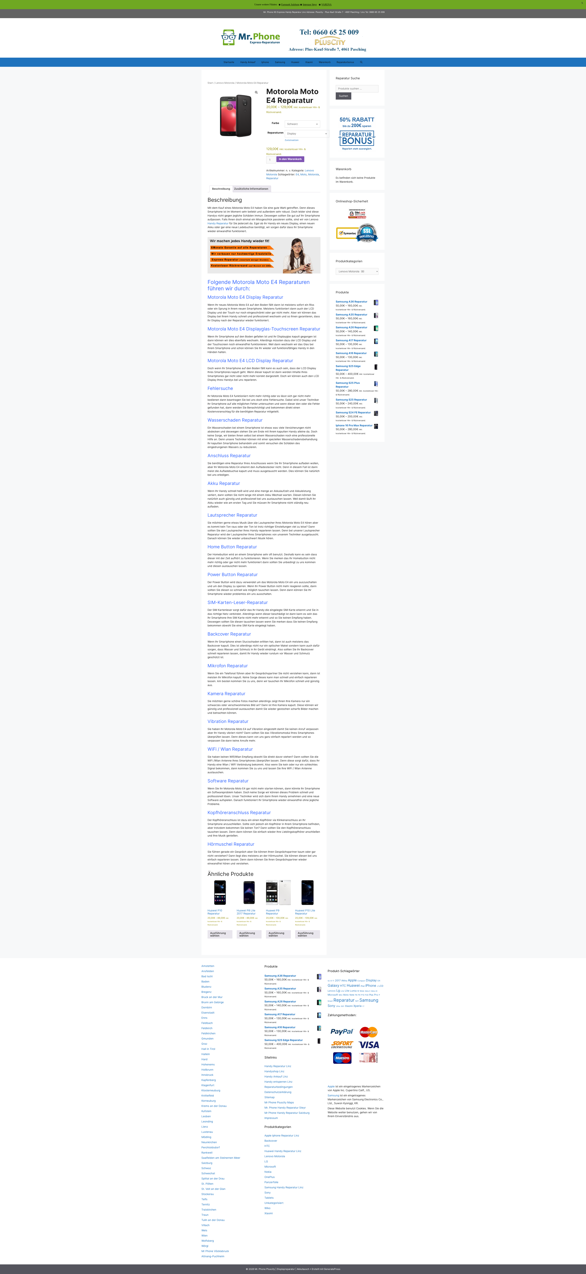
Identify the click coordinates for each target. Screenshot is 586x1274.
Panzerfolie (271, 1182)
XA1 (342, 1006)
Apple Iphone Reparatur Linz (281, 1135)
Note (351, 995)
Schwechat (208, 1173)
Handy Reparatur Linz (277, 1066)
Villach (205, 1225)
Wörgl (204, 1245)
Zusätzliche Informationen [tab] (251, 188)
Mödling (206, 1137)
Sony (267, 1192)
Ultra (338, 1006)
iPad (363, 986)
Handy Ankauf (247, 62)
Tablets (269, 1197)
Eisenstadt (207, 1012)
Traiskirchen (208, 1209)
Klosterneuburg (210, 1090)
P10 (362, 995)
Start (210, 82)
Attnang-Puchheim (212, 1256)
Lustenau (207, 1131)
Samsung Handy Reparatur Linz (283, 1187)
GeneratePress (332, 1269)
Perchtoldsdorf (210, 1147)
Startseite (229, 62)
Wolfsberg (207, 1240)
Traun (204, 1214)
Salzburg (206, 1163)
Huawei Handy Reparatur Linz (282, 1151)
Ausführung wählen (218, 934)
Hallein (205, 1054)
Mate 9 (367, 991)
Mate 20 (374, 991)
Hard (204, 1059)
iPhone (370, 985)
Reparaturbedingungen (278, 1086)
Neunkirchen (209, 1142)
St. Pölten (207, 1183)
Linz (342, 991)
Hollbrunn (207, 1069)
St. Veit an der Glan (213, 1188)
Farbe (275, 123)
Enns (204, 1017)
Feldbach (207, 1023)
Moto (303, 174)
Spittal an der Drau (212, 1178)
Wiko (267, 1208)
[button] (256, 92)
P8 (356, 995)
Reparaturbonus (345, 62)
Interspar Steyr (310, 4)
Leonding (207, 1121)
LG (266, 1161)
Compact (361, 981)
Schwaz (206, 1168)
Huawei (295, 62)
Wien (204, 1235)
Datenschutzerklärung (277, 1092)
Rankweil (206, 1152)
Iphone (265, 62)
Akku (344, 980)
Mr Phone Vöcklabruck (215, 1251)
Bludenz (206, 986)
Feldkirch (206, 1028)
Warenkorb (325, 62)
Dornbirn (206, 1007)
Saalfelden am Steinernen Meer (220, 1157)
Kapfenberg (208, 1080)
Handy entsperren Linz (278, 1081)
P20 (366, 995)
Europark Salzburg (290, 4)
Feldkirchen (208, 1033)
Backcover (270, 1140)
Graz (204, 1043)
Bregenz (206, 991)
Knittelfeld (207, 1095)
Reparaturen (276, 132)
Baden (205, 981)
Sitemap (269, 1097)
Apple (352, 980)
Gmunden (207, 1038)
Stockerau (207, 1194)
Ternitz (205, 1204)
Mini (340, 995)
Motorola (313, 174)
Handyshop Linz (274, 1071)
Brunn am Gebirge (212, 1002)
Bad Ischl (207, 976)
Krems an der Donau (214, 1105)
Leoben (206, 1116)
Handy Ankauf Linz (276, 1076)
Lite (347, 990)
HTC (267, 1145)
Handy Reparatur (218, 223)
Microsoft (270, 1166)
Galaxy (333, 985)
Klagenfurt (207, 1085)
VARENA (326, 4)
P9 (359, 995)
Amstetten (207, 966)
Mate (362, 991)
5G (329, 981)
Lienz (204, 1126)
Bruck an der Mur (211, 997)
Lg (338, 990)
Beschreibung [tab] (221, 188)
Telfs (204, 1199)
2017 (338, 980)
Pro (376, 994)
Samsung (280, 62)
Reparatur (272, 178)
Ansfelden (207, 971)
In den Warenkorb (290, 159)
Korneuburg (208, 1100)
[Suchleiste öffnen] (361, 62)
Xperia (357, 1005)
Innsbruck (207, 1074)
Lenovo (332, 990)
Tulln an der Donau (213, 1220)
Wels (204, 1230)
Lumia (353, 990)
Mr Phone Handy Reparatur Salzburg (286, 1112)
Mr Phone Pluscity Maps (279, 1102)
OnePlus (269, 1177)
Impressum (271, 1118)
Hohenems (208, 1064)
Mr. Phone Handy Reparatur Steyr (285, 1107)
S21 (357, 1001)
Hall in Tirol (208, 1048)
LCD (381, 985)
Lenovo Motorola (224, 82)
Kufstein (206, 1111)
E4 (297, 174)
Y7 (363, 1006)
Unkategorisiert (273, 1202)
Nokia (267, 1171)
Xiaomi (309, 62)
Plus (371, 994)
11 (333, 981)
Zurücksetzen (291, 140)
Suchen (343, 95)
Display (371, 980)
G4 (378, 980)
